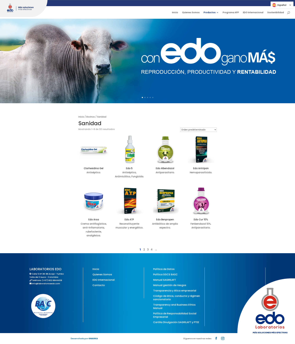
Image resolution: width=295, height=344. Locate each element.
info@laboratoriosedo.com (46, 283)
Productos (210, 12)
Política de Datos (164, 269)
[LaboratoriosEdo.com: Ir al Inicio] (24, 8)
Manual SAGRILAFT (164, 280)
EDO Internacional (253, 12)
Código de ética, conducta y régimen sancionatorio (176, 297)
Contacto (98, 285)
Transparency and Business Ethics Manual (174, 306)
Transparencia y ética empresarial (174, 290)
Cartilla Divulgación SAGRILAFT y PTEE (176, 322)
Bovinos (90, 116)
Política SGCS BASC (165, 274)
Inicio (175, 12)
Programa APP (231, 12)
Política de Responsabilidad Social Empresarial (174, 315)
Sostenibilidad (275, 12)
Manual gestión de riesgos (169, 285)
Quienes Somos (191, 12)
